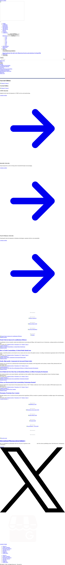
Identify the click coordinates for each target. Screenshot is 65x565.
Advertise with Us (6, 549)
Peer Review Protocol (7, 548)
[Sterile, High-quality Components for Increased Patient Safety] (13, 357)
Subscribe (4, 550)
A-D (6, 37)
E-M (6, 38)
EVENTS (2, 67)
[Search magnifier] (64, 59)
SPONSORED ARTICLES (5, 71)
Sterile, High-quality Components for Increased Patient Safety (16, 361)
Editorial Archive (3, 337)
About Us (4, 546)
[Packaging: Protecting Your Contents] (8, 389)
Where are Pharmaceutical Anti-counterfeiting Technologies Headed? (18, 382)
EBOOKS (2, 72)
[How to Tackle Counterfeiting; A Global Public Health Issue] (12, 346)
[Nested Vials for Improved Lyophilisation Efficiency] (11, 336)
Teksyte (23, 564)
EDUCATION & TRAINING (6, 68)
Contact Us (5, 552)
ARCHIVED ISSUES (4, 66)
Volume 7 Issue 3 (25, 344)
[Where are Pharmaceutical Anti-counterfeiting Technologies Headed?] (14, 378)
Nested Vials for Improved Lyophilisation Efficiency (13, 339)
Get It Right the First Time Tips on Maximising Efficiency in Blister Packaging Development (24, 371)
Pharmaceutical (33, 443)
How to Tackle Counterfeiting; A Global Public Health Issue (15, 350)
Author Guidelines (6, 547)
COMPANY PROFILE (5, 70)
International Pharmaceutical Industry (12, 441)
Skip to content (3, 0)
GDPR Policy (5, 553)
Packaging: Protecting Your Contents (9, 393)
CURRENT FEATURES (5, 65)
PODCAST (2, 73)
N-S (6, 39)
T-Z (6, 40)
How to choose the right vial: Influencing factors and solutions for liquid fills (22, 53)
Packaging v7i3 (18, 344)
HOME (1, 64)
